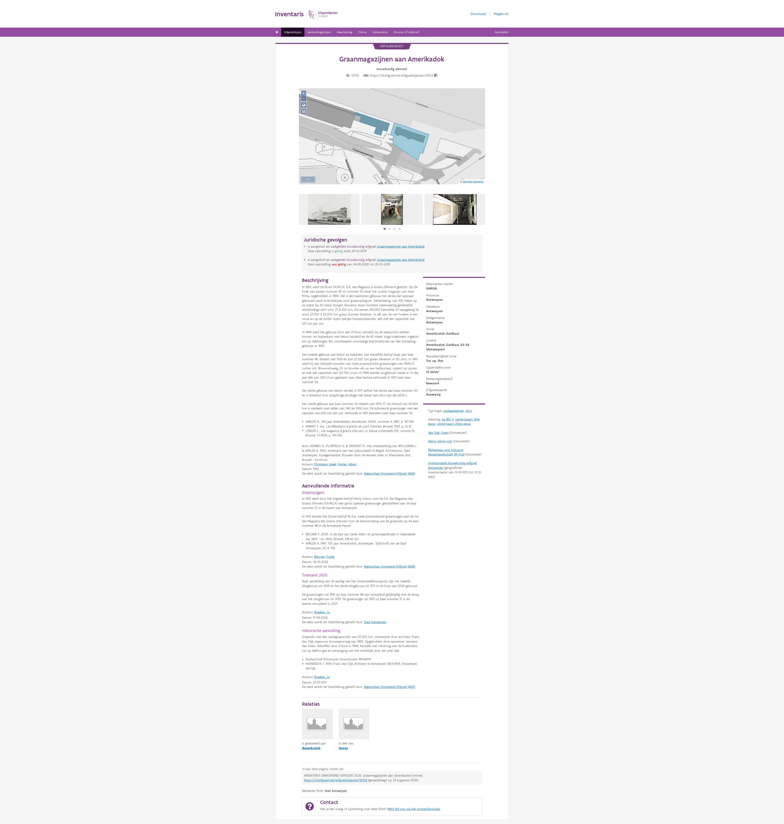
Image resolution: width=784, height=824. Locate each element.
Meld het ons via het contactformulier (414, 809)
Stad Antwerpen (375, 622)
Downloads (478, 14)
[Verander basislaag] (303, 111)
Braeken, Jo (322, 612)
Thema (362, 32)
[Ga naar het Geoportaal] (303, 105)
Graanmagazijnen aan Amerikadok (401, 246)
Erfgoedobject (292, 32)
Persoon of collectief (406, 32)
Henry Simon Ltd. (440, 441)
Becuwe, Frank (324, 557)
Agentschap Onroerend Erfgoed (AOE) (389, 473)
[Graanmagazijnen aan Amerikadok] (329, 209)
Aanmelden (502, 32)
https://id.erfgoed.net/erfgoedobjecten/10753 (335, 780)
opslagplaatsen (453, 411)
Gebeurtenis (380, 32)
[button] (384, 229)
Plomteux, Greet (325, 464)
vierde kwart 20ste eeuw (454, 424)
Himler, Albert (347, 464)
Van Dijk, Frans (438, 433)
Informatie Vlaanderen (473, 181)
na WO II (448, 419)
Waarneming (344, 32)
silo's (469, 411)
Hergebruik (501, 14)
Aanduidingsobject (319, 32)
